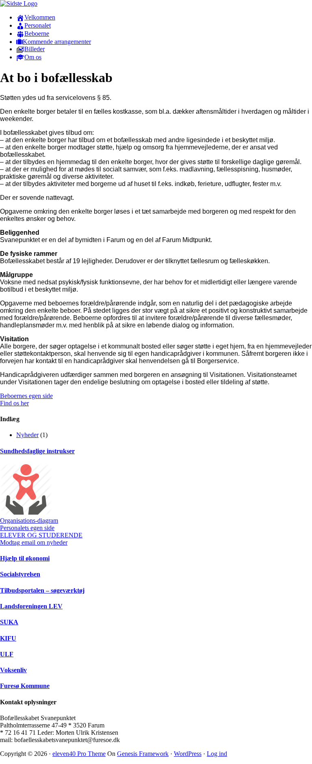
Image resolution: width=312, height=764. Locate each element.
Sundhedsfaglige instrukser (37, 451)
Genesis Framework (143, 753)
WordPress (188, 753)
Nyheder (27, 434)
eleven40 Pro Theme (79, 753)
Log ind (217, 753)
